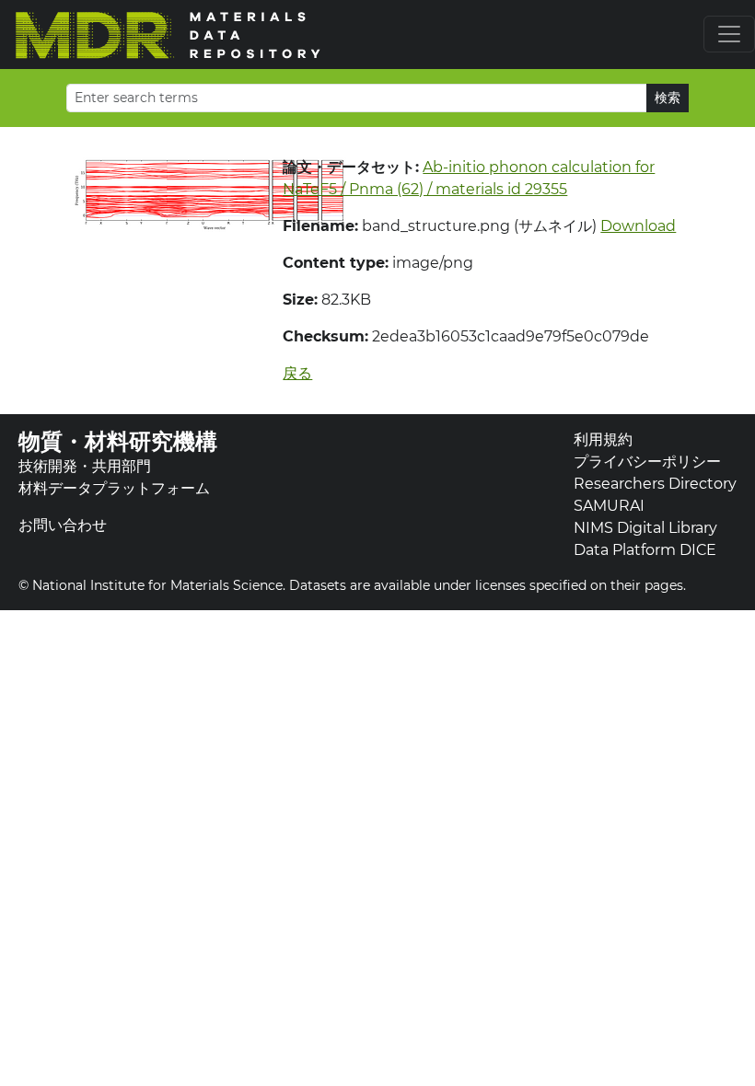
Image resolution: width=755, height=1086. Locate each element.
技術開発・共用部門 (84, 466)
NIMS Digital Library (645, 528)
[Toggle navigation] (729, 34)
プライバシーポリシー (647, 461)
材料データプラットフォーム (114, 488)
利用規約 (603, 439)
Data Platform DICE (645, 550)
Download (638, 226)
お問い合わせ (62, 525)
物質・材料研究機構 (117, 441)
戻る (297, 373)
